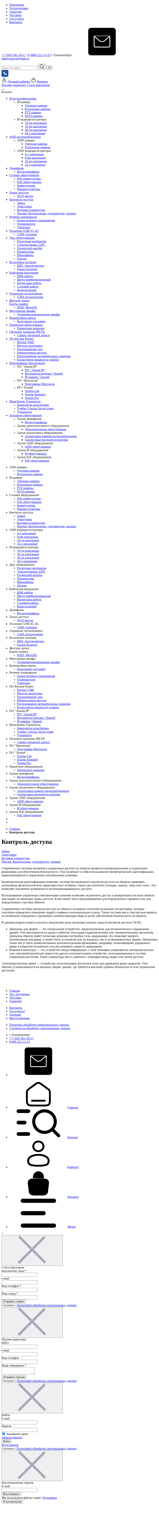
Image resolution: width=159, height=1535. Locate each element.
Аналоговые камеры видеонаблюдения (51, 436)
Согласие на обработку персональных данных (39, 1028)
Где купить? (17, 1011)
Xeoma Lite (32, 391)
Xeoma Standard (35, 394)
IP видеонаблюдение (22, 98)
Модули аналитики (29, 345)
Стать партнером (38, 85)
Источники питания (22, 262)
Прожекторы (25, 251)
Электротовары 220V (31, 244)
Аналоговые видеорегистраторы (46, 439)
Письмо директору (14, 85)
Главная (14, 990)
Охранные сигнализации (25, 293)
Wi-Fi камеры (33, 116)
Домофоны (16, 168)
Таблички (23, 227)
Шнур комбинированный (34, 279)
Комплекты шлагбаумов (33, 405)
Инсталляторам (19, 1018)
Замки (21, 203)
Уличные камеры (36, 105)
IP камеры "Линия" (37, 377)
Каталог (72, 1137)
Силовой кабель (27, 286)
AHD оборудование (38, 446)
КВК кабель (25, 276)
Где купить (16, 18)
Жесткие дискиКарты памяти (19, 302)
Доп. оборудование (22, 237)
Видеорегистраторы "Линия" (44, 373)
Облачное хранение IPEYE (27, 331)
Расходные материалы (31, 241)
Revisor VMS (25, 342)
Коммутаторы (26, 185)
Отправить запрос (13, 1301)
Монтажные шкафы (22, 311)
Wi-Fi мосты (25, 196)
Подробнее (49, 1497)
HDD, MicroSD (27, 307)
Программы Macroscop (40, 384)
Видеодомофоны (28, 171)
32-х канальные (35, 164)
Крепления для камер (31, 321)
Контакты (15, 22)
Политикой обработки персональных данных (47, 1305)
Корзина (73, 1196)
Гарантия (15, 11)
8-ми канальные (35, 157)
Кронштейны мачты (22, 317)
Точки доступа (19, 192)
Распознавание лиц (30, 349)
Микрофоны (25, 255)
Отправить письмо (14, 1377)
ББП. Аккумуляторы (30, 265)
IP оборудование (36, 453)
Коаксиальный (26, 290)
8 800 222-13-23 (19, 1041)
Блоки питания (27, 269)
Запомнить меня (17, 1434)
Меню (71, 1226)
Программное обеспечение (27, 363)
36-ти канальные (36, 130)
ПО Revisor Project (21, 338)
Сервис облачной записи (33, 335)
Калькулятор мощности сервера (38, 359)
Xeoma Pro (32, 398)
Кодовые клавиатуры (31, 210)
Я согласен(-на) (12, 1501)
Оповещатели (26, 224)
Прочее (22, 258)
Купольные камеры (37, 109)
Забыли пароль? (12, 1437)
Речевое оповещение (23, 217)
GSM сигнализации (30, 297)
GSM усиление (27, 234)
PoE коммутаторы (29, 178)
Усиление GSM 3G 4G (24, 230)
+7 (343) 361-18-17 (14, 55)
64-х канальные (35, 133)
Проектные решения (30, 328)
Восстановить (11, 1494)
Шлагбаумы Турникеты (25, 401)
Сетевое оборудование (24, 175)
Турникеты (24, 411)
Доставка (15, 15)
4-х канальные (34, 154)
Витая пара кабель (29, 283)
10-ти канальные (36, 123)
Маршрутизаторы (28, 189)
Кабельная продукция (23, 272)
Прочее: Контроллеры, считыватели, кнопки (46, 213)
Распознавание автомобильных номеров (44, 356)
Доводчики (24, 206)
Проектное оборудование (26, 324)
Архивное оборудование (25, 415)
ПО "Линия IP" (35, 370)
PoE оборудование (29, 182)
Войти (6, 1441)
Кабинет (73, 1167)
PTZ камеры (33, 112)
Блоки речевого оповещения (36, 220)
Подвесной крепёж (29, 248)
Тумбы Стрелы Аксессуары (35, 408)
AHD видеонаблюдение (25, 136)
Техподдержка (18, 8)
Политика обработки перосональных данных (39, 1024)
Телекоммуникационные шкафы (38, 314)
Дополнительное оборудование (45, 429)
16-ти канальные (36, 126)
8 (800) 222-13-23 (39, 55)
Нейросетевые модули (32, 352)
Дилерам (15, 1014)
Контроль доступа (21, 199)
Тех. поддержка (19, 994)
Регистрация (10, 1445)
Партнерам (16, 4)
